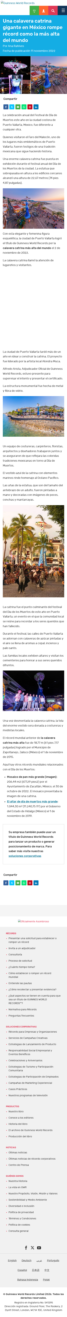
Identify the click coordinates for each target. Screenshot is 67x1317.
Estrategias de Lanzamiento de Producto (32, 1044)
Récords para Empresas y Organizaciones (33, 1032)
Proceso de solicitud (20, 961)
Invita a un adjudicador (22, 948)
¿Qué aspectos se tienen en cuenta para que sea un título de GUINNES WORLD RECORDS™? (35, 1000)
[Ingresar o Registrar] (43, 10)
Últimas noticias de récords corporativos (32, 1159)
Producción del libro (20, 1136)
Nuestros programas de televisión (28, 1095)
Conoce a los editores (21, 1118)
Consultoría (15, 954)
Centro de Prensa (19, 1165)
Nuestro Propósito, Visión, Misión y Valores (33, 1193)
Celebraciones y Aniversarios (25, 1060)
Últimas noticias (18, 1152)
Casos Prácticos (18, 1089)
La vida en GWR (17, 1187)
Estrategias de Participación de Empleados (34, 1077)
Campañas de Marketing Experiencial (30, 1083)
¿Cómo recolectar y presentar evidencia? (32, 989)
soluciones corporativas (25, 856)
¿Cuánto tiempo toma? (22, 967)
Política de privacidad (21, 1212)
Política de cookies (19, 1225)
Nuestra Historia (18, 1181)
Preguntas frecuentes (21, 1016)
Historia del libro (18, 1124)
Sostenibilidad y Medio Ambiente (28, 1200)
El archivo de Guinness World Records (31, 1130)
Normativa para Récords (23, 1009)
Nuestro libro (16, 1111)
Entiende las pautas (20, 983)
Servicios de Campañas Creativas (28, 1038)
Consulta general (19, 1231)
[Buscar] (53, 10)
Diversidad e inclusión (21, 1206)
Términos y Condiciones (22, 1218)
